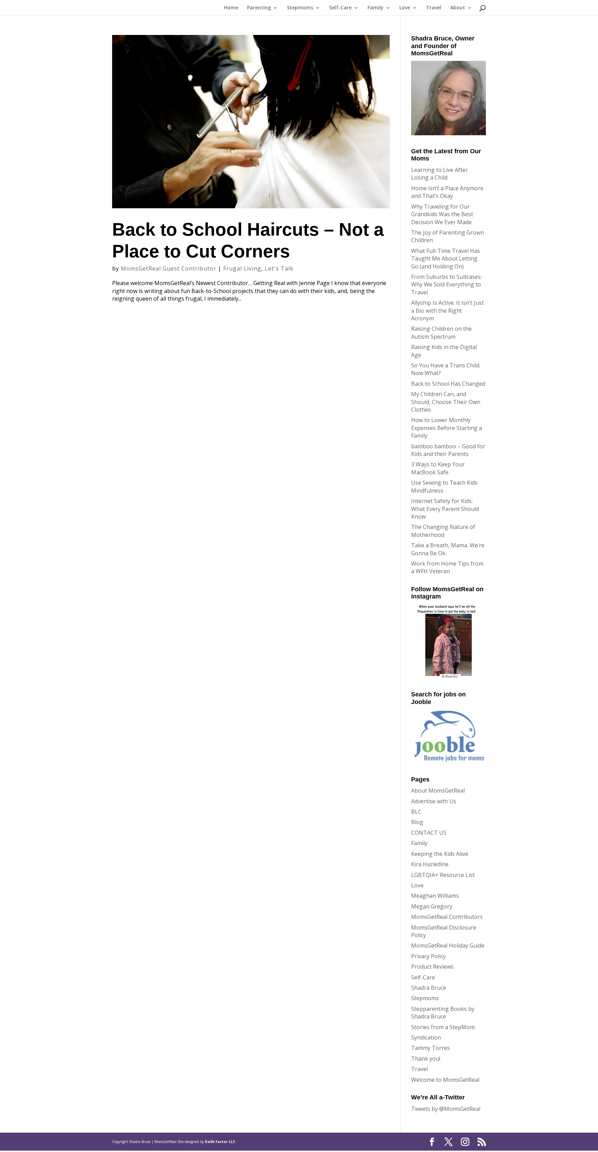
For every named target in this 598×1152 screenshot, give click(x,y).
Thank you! (425, 1058)
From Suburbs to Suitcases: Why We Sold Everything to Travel (446, 284)
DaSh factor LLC (220, 1141)
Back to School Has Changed (448, 383)
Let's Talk (279, 268)
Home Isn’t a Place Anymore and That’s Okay (447, 192)
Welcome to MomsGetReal (445, 1080)
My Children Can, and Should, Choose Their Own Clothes (445, 401)
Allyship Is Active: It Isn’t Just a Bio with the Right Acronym (447, 310)
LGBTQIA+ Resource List (443, 875)
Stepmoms (300, 8)
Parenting (259, 8)
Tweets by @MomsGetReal (445, 1109)
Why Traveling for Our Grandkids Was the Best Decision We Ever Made (442, 214)
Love (404, 8)
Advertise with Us (433, 801)
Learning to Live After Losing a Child (439, 173)
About (457, 8)
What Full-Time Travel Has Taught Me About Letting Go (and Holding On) (445, 258)
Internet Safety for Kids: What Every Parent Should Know (445, 508)
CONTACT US (428, 832)
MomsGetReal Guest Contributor (168, 268)
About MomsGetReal (438, 790)
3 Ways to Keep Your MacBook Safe (438, 468)
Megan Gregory (431, 906)
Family (375, 8)
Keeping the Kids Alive (439, 854)
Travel (433, 8)
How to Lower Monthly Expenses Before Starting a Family (446, 427)
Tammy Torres (430, 1048)
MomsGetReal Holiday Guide (447, 945)
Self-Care (340, 8)
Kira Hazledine (429, 864)
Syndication (426, 1037)
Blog (417, 822)
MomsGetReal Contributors (447, 917)
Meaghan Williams (435, 895)
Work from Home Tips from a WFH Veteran (447, 567)
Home (231, 8)
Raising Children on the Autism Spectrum (441, 332)
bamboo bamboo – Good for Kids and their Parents (448, 450)
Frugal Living (242, 268)
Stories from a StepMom (443, 1027)
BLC (416, 811)
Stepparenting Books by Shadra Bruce (442, 1012)
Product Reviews (432, 966)
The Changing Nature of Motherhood (443, 530)
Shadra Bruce (428, 987)
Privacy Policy (428, 956)
